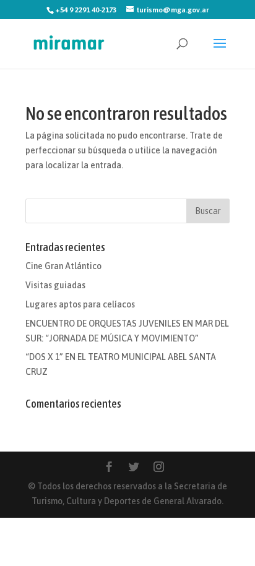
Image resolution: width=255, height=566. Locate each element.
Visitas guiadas (55, 285)
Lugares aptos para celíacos (80, 304)
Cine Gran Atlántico (63, 266)
